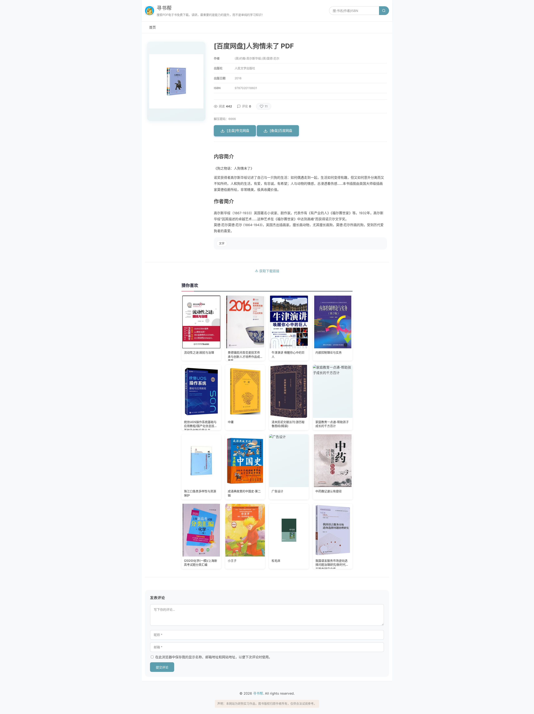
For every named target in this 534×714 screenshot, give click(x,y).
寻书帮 (164, 8)
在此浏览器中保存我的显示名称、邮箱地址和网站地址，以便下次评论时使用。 (213, 657)
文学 (221, 243)
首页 (152, 27)
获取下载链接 (268, 271)
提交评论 (162, 667)
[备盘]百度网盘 (281, 130)
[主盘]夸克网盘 (238, 130)
